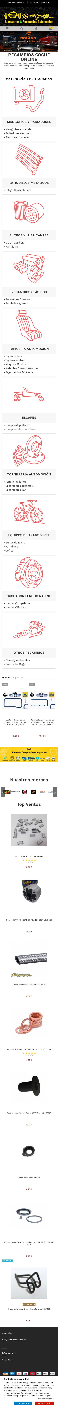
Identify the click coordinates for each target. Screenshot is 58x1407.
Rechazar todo (44, 1403)
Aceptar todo (23, 1403)
